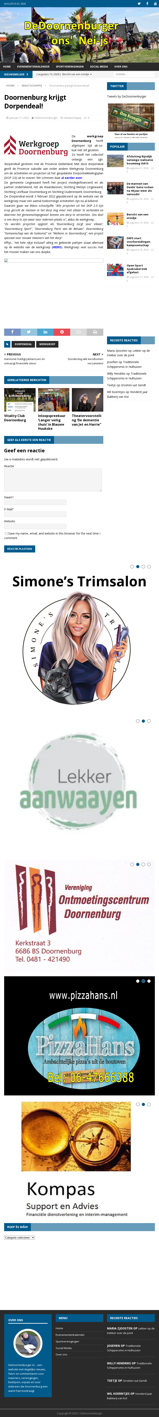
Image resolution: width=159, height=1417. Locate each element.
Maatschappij (72, 118)
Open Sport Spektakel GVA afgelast (137, 269)
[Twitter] (139, 3)
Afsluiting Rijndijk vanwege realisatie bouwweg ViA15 (140, 159)
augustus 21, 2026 (139, 168)
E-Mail (8, 509)
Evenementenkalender (33, 66)
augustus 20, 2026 (139, 198)
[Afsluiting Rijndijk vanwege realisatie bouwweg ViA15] (115, 161)
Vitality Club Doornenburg (15, 417)
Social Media (99, 66)
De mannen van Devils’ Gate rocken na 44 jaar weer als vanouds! (140, 189)
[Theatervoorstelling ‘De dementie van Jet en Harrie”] (87, 400)
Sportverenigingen (70, 66)
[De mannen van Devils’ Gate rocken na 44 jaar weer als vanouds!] (115, 188)
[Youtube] (155, 3)
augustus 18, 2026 (139, 249)
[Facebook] (147, 3)
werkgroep (47, 344)
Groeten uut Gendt (133, 385)
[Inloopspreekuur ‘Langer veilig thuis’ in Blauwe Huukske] (54, 400)
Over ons (120, 66)
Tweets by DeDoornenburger (126, 96)
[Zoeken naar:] (134, 74)
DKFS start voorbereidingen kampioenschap (138, 241)
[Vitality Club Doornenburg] (20, 400)
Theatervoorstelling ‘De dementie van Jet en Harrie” (86, 420)
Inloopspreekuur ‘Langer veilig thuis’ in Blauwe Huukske (51, 422)
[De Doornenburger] (79, 60)
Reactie (9, 466)
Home (7, 66)
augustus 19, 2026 (139, 222)
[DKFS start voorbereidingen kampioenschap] (115, 242)
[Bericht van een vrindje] (115, 219)
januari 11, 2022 (19, 118)
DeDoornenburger (46, 118)
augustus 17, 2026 (139, 276)
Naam (8, 497)
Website (9, 521)
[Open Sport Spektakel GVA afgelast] (115, 270)
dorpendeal (23, 344)
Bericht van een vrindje (137, 216)
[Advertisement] (131, 311)
